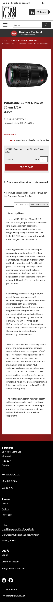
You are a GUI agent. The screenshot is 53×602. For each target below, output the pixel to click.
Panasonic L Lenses (9, 44)
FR (48, 2)
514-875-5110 (13, 474)
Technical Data (39, 204)
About (5, 503)
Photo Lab (7, 514)
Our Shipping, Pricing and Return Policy (20, 534)
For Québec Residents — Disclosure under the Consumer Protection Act (25, 194)
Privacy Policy (9, 540)
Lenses (12, 40)
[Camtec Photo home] (9, 12)
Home (4, 40)
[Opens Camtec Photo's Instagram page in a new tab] (4, 580)
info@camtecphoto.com (13, 568)
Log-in (6, 2)
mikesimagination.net (15, 595)
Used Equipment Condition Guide (18, 529)
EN (43, 2)
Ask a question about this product (27, 182)
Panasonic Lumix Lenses (27, 40)
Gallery (5, 509)
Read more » (10, 134)
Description (22, 204)
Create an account (20, 2)
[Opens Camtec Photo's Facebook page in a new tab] (10, 580)
